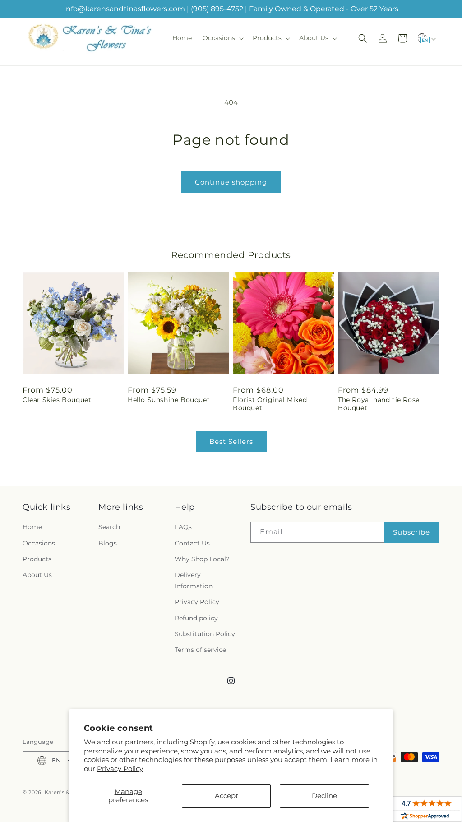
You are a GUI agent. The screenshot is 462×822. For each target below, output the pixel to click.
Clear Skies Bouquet (57, 400)
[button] (222, 37)
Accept (226, 795)
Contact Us (192, 543)
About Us (37, 575)
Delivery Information (194, 580)
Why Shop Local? (202, 559)
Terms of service (200, 650)
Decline (324, 795)
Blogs (107, 543)
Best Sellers (231, 441)
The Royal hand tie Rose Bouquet (379, 404)
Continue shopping (231, 182)
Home (32, 527)
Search (109, 527)
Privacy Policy (120, 768)
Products (37, 559)
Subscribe (411, 532)
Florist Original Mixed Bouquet (270, 404)
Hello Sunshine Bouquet (169, 400)
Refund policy (196, 618)
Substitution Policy (205, 634)
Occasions (39, 543)
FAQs (183, 527)
